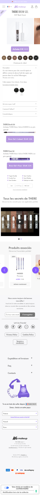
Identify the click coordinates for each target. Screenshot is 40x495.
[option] (20, 222)
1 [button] (19, 239)
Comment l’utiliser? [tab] (8, 109)
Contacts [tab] (12, 373)
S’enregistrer (27, 314)
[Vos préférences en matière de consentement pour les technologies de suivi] (36, 491)
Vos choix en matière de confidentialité (22, 488)
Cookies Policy (28, 334)
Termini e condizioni (20, 342)
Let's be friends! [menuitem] (20, 323)
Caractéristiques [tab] (8, 114)
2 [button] (21, 239)
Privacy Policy (11, 334)
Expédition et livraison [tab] (18, 358)
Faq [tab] (9, 365)
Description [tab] (6, 68)
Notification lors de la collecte (15, 492)
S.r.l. (24, 455)
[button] (4, 270)
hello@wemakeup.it (13, 447)
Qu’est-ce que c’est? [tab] (9, 104)
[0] (36, 6)
